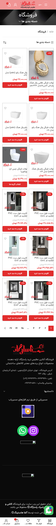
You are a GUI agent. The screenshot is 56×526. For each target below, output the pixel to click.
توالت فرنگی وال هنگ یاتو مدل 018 (43, 129)
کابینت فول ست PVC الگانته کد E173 (17, 304)
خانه (51, 32)
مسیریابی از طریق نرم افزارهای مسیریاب (28, 400)
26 (16, 328)
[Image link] (28, 349)
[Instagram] (33, 430)
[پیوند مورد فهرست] (28, 372)
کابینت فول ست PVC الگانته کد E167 (44, 215)
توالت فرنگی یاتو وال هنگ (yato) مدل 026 (43, 170)
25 (22, 328)
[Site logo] (27, 5)
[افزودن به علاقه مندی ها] (31, 53)
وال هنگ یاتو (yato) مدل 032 (16, 74)
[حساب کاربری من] (15, 5)
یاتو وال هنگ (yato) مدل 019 (16, 129)
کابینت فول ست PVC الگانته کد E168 (44, 259)
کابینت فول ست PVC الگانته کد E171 (17, 259)
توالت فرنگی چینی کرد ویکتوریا (18, 170)
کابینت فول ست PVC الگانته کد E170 (44, 304)
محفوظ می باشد (25, 505)
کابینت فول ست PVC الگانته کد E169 (17, 215)
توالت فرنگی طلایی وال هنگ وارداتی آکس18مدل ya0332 (42, 84)
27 (11, 328)
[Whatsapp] (22, 430)
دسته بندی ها (29, 21)
